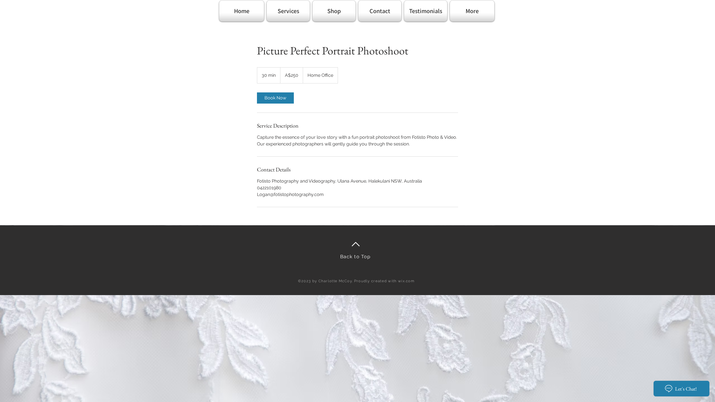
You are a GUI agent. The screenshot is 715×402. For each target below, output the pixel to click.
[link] (275, 98)
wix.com (406, 281)
